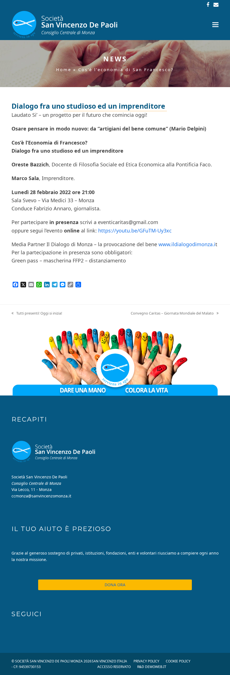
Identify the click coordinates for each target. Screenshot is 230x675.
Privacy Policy (146, 661)
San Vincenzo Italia (109, 661)
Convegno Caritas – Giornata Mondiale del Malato (172, 313)
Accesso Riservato (114, 666)
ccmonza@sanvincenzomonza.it (41, 496)
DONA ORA (115, 584)
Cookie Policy (178, 661)
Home (63, 69)
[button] (215, 24)
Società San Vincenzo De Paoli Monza (49, 661)
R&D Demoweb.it (151, 666)
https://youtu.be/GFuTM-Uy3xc (135, 230)
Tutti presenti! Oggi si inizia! (37, 313)
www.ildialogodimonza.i (186, 244)
